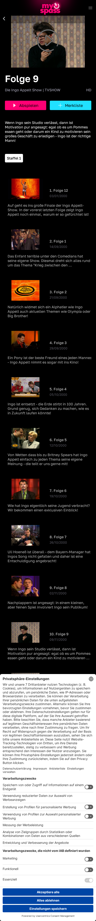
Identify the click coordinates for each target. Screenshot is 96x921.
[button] (4, 19)
